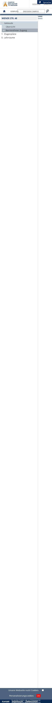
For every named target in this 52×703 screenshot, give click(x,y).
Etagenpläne (10, 34)
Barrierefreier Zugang (16, 30)
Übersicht (10, 26)
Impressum (17, 701)
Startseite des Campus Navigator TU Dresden (13, 5)
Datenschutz (32, 701)
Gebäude (36, 4)
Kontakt (5, 701)
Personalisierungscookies (21, 695)
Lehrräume (9, 37)
